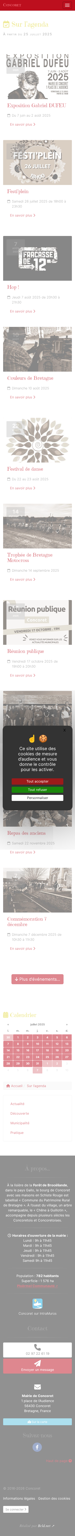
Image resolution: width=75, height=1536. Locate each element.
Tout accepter (37, 781)
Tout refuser (37, 790)
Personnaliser (37, 798)
